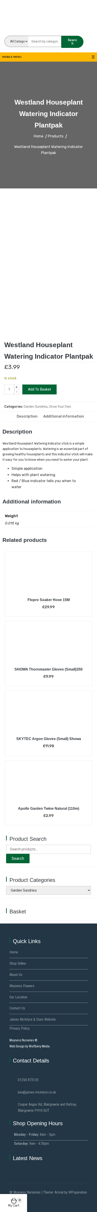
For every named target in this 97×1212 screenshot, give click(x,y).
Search (72, 41)
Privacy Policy (19, 1028)
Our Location (18, 997)
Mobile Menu (11, 56)
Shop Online (17, 963)
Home (13, 952)
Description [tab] (27, 416)
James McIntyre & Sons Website (32, 1019)
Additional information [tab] (63, 416)
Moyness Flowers (21, 986)
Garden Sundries (36, 407)
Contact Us (17, 1008)
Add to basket (39, 389)
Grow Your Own (60, 407)
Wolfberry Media (39, 1046)
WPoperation (78, 1192)
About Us (15, 975)
